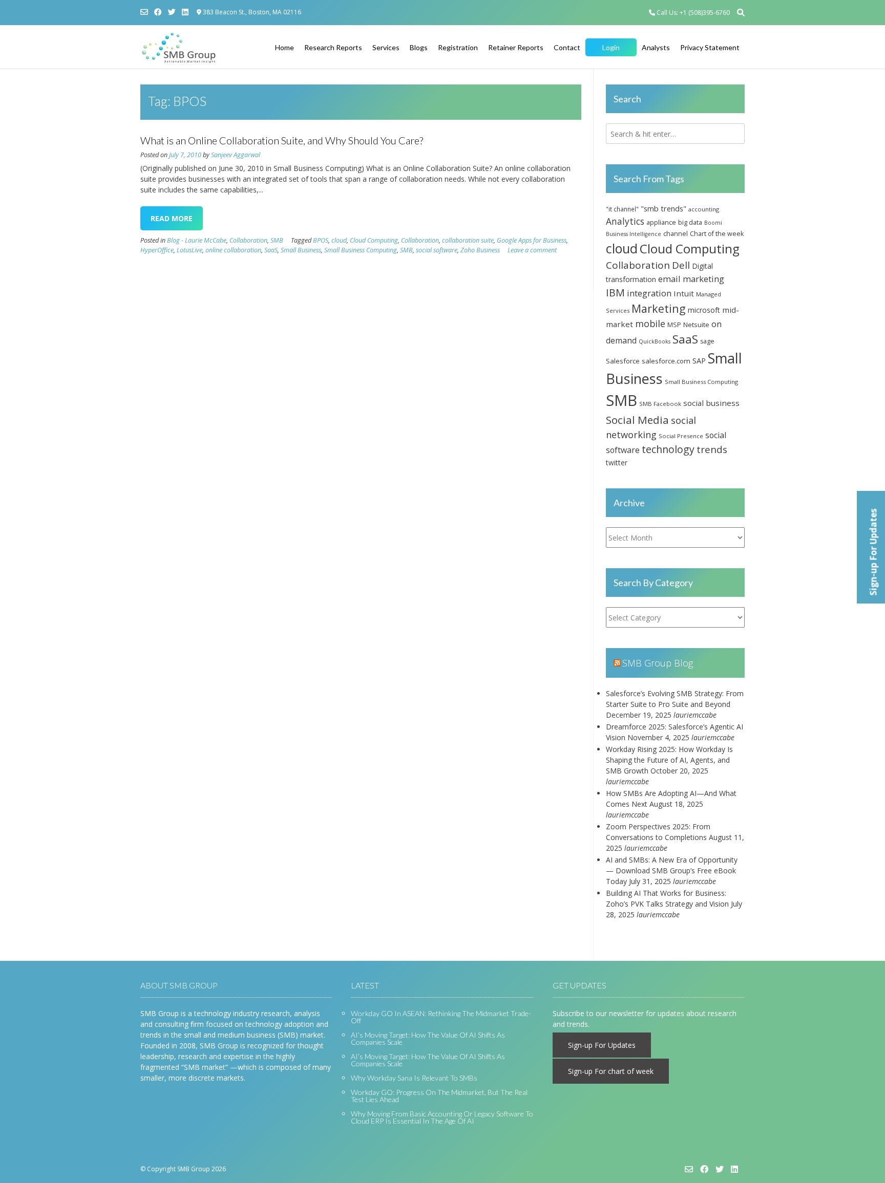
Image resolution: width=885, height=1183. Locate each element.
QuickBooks (654, 341)
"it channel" (622, 209)
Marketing (658, 308)
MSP (674, 324)
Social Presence (681, 436)
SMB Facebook (660, 403)
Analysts (656, 47)
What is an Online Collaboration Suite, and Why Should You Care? (281, 140)
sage (707, 341)
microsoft (704, 310)
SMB (276, 240)
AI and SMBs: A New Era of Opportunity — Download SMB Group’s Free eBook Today (672, 870)
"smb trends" (663, 208)
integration (649, 293)
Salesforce (623, 360)
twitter (616, 462)
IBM (615, 292)
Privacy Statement (710, 47)
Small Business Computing (360, 250)
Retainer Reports (515, 47)
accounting (703, 209)
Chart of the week (717, 233)
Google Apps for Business (531, 240)
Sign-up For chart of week (611, 1071)
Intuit (683, 293)
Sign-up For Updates (602, 1045)
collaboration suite (468, 240)
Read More (172, 218)
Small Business (301, 250)
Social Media (637, 420)
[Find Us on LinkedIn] (185, 12)
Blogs (419, 47)
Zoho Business (480, 250)
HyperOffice (157, 250)
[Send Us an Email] (144, 12)
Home (284, 47)
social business (711, 403)
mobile (650, 323)
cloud (339, 240)
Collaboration (248, 240)
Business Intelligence (633, 234)
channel (675, 233)
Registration (458, 47)
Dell (681, 265)
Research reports (333, 47)
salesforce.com (666, 360)
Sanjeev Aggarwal (235, 154)
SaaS (271, 250)
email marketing (691, 279)
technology (668, 449)
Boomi (713, 222)
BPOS (320, 240)
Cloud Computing (374, 240)
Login (611, 47)
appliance (661, 222)
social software (436, 250)
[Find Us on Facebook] (158, 12)
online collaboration (233, 250)
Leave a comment (532, 250)
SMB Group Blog (657, 663)
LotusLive (189, 250)
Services (385, 47)
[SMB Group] (178, 47)
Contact (567, 47)
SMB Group (193, 1169)
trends (712, 449)
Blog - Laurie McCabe (196, 240)
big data (690, 222)
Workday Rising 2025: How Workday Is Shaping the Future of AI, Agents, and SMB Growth (669, 760)
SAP (699, 360)
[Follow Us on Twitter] (172, 12)
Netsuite (696, 324)
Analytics (625, 221)
